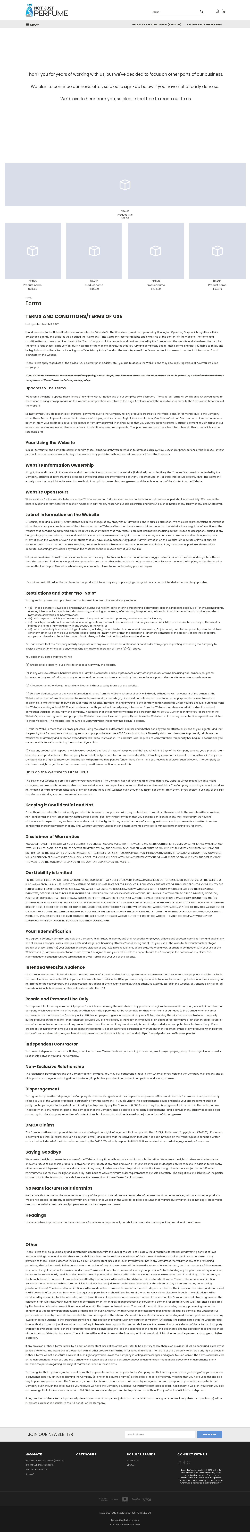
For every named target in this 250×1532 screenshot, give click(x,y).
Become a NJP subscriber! (204, 24)
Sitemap (30, 1473)
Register (42, 1469)
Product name (32, 285)
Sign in (29, 1469)
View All (131, 1465)
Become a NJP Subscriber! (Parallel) (156, 24)
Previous (241, 1521)
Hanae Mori (133, 1460)
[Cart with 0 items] (223, 11)
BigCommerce (131, 1520)
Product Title (125, 214)
